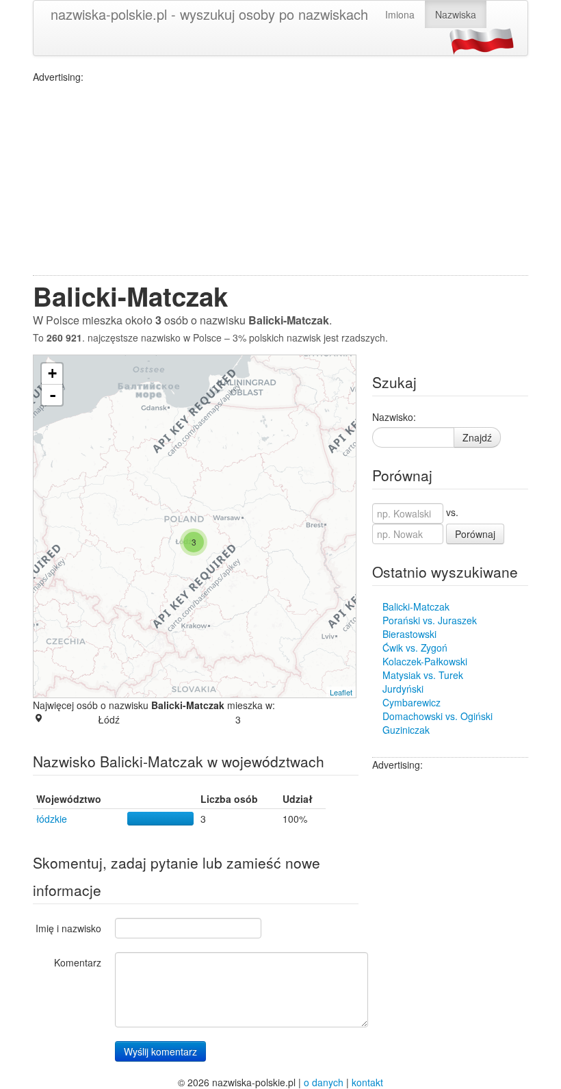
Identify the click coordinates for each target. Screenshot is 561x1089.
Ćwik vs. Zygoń (414, 647)
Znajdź (477, 437)
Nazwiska (455, 14)
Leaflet (341, 692)
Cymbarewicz (411, 702)
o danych (323, 1082)
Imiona (400, 14)
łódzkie (51, 818)
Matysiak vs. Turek (422, 675)
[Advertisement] (280, 179)
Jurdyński (402, 688)
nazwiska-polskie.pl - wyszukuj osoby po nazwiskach (209, 14)
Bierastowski (409, 634)
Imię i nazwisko (68, 928)
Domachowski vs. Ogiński (437, 716)
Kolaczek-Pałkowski (424, 661)
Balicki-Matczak (415, 606)
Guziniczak (406, 729)
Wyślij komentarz (160, 1051)
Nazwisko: (394, 417)
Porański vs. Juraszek (429, 620)
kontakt (367, 1082)
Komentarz (77, 962)
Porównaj (475, 534)
